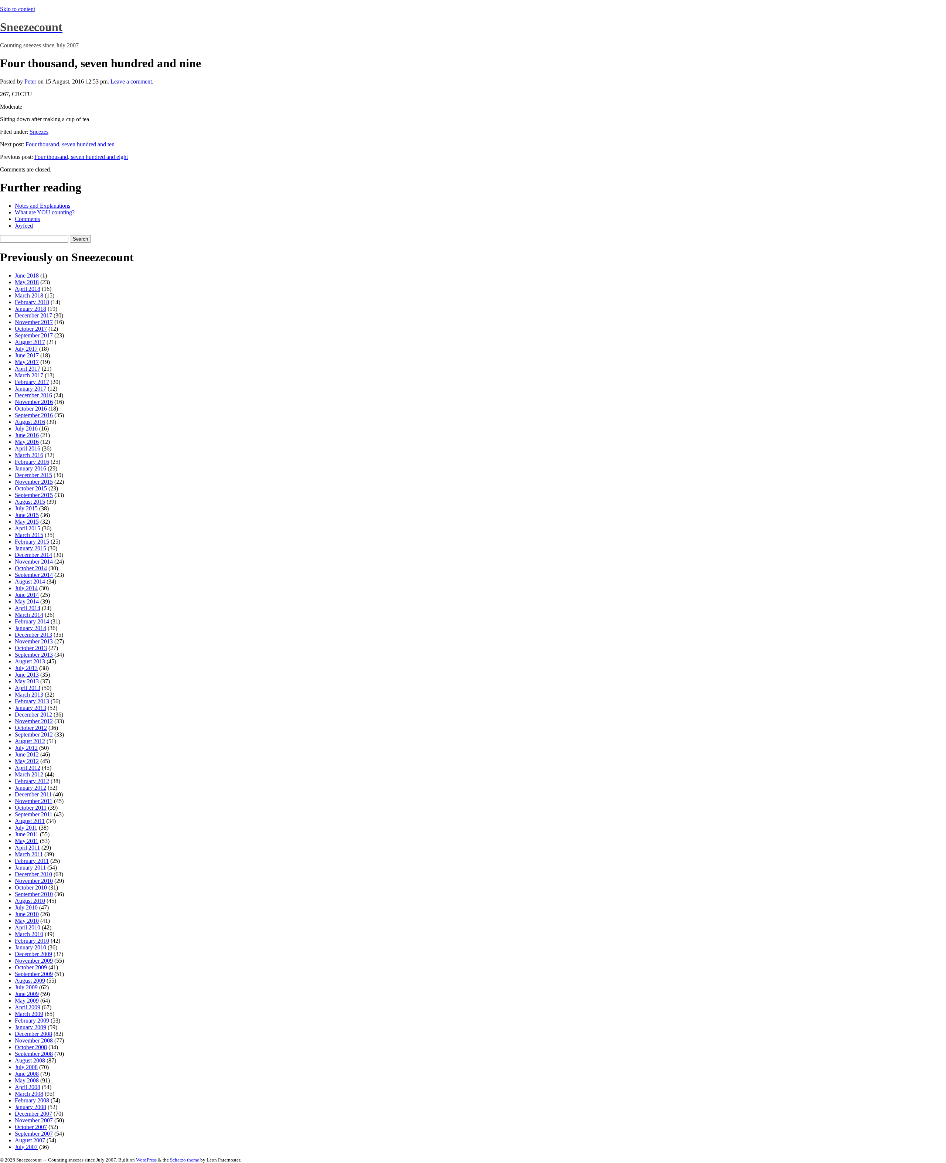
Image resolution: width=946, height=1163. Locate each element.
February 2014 (32, 621)
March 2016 (29, 455)
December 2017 (33, 315)
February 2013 (32, 701)
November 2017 (34, 322)
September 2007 (34, 1133)
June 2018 (27, 275)
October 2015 (31, 488)
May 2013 (27, 681)
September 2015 (34, 495)
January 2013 (30, 708)
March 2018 (29, 295)
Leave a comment (131, 81)
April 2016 (27, 448)
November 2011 (33, 801)
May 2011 (26, 841)
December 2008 (33, 1034)
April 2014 (27, 608)
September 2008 (34, 1054)
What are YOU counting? (45, 212)
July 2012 (26, 748)
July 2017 (26, 349)
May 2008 (27, 1080)
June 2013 (27, 674)
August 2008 (30, 1060)
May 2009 (27, 1000)
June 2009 (27, 994)
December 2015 (33, 475)
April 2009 (27, 1007)
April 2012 (27, 768)
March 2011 (29, 854)
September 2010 (34, 894)
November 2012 (34, 721)
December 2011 (33, 794)
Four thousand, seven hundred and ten (70, 144)
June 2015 (27, 515)
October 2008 (31, 1047)
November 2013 (34, 641)
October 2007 (31, 1127)
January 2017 (30, 388)
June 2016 (27, 435)
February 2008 (32, 1100)
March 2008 (29, 1094)
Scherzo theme (184, 1160)
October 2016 (31, 408)
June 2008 (27, 1074)
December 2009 (33, 954)
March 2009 (29, 1014)
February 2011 (32, 861)
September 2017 (34, 335)
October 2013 (31, 648)
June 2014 (27, 595)
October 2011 (31, 808)
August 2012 (30, 741)
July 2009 (26, 987)
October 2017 (31, 329)
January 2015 (30, 548)
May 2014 (27, 601)
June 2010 (27, 914)
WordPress (146, 1160)
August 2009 (30, 980)
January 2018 (30, 309)
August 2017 (30, 342)
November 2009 (34, 961)
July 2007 (26, 1147)
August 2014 (30, 581)
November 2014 (34, 561)
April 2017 (27, 368)
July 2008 (26, 1067)
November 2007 (34, 1120)
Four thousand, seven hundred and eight (81, 157)
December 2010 (33, 874)
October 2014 (31, 568)
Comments (27, 219)
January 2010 (30, 947)
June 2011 (26, 834)
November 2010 (34, 881)
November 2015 (34, 482)
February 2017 (32, 382)
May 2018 (27, 282)
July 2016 (26, 428)
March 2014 (29, 615)
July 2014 (26, 588)
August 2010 (30, 901)
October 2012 (31, 728)
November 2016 (34, 402)
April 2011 (27, 847)
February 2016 (32, 462)
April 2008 (27, 1087)
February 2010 (32, 941)
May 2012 (27, 761)
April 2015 (27, 528)
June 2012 (27, 754)
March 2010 (29, 934)
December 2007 (33, 1114)
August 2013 (30, 661)
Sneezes (39, 132)
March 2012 (29, 774)
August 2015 (30, 502)
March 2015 (29, 535)
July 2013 (26, 668)
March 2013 (29, 694)
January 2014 (30, 628)
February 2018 (32, 302)
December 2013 (33, 635)
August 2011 (30, 821)
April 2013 (27, 688)
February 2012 (32, 781)
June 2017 (27, 355)
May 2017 (27, 362)
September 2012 (34, 734)
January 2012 (30, 788)
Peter (30, 81)
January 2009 (30, 1027)
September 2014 (34, 575)
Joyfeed (24, 225)
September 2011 (33, 814)
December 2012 (33, 714)
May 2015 (27, 521)
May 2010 (27, 921)
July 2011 (26, 827)
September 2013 (34, 655)
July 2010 (26, 907)
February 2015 (32, 541)
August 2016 (30, 422)
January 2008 (30, 1107)
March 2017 (29, 375)
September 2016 (34, 415)
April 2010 (27, 927)
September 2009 (34, 974)
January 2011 (30, 867)
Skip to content (17, 9)
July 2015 (26, 508)
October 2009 (31, 967)
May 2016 (27, 442)
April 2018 (27, 289)
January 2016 (30, 468)
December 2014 (33, 555)
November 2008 (34, 1040)
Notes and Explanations (42, 206)
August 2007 (30, 1140)
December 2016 (33, 395)
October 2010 (31, 887)
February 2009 (32, 1020)
